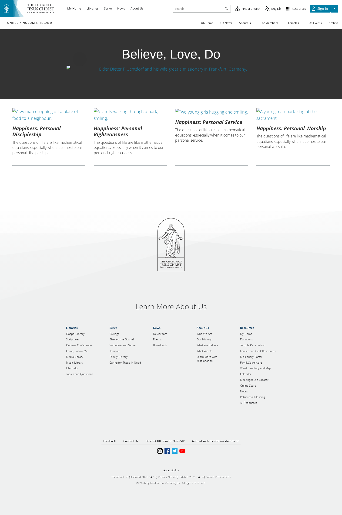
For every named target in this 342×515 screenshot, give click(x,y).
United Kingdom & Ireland (29, 23)
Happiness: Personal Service (208, 121)
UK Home (207, 23)
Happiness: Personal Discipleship (36, 131)
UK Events (315, 23)
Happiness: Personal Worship (291, 128)
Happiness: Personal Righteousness (118, 131)
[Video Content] (171, 68)
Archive (334, 23)
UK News (226, 23)
